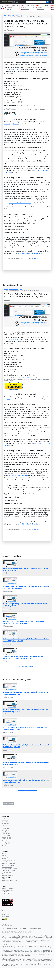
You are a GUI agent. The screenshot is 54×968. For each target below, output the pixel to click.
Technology (5, 965)
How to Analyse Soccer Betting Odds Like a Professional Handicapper (26, 807)
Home (3, 930)
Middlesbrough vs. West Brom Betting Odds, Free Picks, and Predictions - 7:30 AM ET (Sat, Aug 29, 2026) (23, 657)
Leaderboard (5, 935)
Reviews (4, 939)
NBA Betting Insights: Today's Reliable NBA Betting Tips (21, 879)
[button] (51, 2)
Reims (8, 399)
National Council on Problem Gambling (29, 253)
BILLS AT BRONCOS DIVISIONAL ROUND (16, 907)
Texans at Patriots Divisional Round (15, 893)
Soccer (21, 15)
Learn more (36, 258)
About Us (4, 952)
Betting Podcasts (6, 951)
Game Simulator (6, 945)
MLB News (5, 697)
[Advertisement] (27, 267)
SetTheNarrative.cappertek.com (10, 889)
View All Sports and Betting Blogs (27, 854)
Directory (4, 937)
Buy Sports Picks (6, 954)
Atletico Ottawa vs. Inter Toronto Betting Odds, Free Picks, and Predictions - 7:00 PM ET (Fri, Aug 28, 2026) (24, 622)
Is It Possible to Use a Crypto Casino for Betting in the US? (22, 838)
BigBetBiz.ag (32, 108)
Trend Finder (5, 944)
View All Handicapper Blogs (27, 914)
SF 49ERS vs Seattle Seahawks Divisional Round (19, 900)
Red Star (47, 397)
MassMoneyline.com (8, 874)
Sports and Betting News (13, 15)
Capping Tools (5, 940)
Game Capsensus (6, 947)
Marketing (4, 967)
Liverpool (7, 124)
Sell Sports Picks (6, 956)
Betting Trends (5, 942)
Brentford (16, 124)
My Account (5, 932)
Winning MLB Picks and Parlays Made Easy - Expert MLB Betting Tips (26, 872)
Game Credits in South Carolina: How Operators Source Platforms (25, 814)
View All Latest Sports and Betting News (27, 790)
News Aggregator (6, 949)
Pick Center (5, 934)
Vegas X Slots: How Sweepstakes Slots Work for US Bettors (22, 821)
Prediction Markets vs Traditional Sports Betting (19, 886)
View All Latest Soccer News (27, 666)
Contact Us (5, 957)
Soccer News (6, 30)
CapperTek (6, 15)
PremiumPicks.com (27, 377)
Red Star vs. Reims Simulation (18, 476)
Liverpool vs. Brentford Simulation (20, 203)
